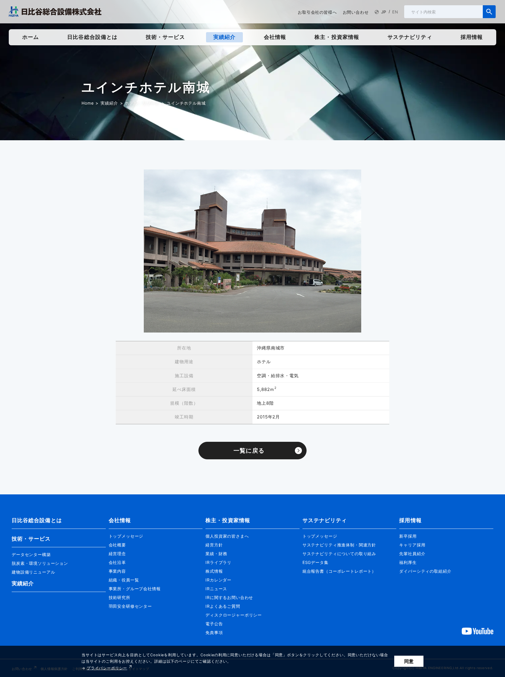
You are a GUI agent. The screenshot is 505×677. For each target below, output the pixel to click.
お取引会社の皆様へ (317, 12)
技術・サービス (31, 539)
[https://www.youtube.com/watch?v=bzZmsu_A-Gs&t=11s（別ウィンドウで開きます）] (477, 631)
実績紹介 (109, 103)
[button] (59, 552)
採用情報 (410, 520)
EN (395, 11)
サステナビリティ (324, 520)
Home (88, 103)
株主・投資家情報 (227, 520)
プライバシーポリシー (107, 668)
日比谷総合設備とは (37, 520)
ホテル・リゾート (142, 103)
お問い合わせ (356, 12)
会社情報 (120, 520)
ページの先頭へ (442, 511)
